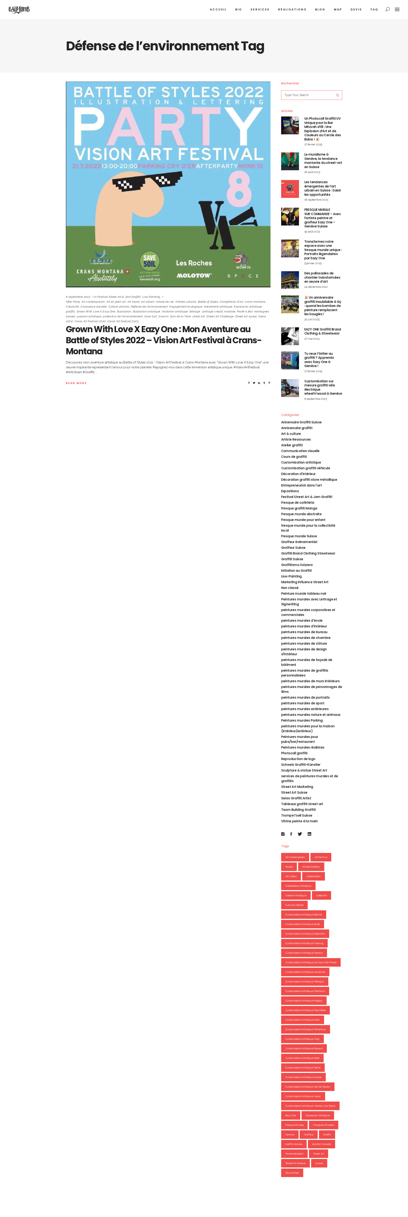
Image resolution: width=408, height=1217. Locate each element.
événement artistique (218, 306)
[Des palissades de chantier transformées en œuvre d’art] (290, 280)
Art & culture (291, 433)
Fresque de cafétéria (297, 502)
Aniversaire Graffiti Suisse (301, 422)
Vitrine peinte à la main (299, 821)
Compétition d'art (231, 301)
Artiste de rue (165, 301)
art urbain (147, 301)
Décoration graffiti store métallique (309, 479)
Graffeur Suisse (293, 547)
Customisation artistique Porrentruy (305, 1029)
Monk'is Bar (244, 311)
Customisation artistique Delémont (305, 933)
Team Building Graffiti (298, 809)
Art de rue (321, 857)
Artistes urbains (185, 301)
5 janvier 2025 (313, 263)
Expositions (290, 491)
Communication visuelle (300, 451)
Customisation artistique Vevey (303, 1096)
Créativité (72, 306)
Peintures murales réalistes (302, 747)
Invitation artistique (175, 311)
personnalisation (294, 1153)
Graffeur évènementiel (299, 542)
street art (199, 316)
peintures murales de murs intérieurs (310, 681)
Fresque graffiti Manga (299, 508)
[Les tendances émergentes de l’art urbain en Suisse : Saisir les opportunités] (290, 189)
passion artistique (89, 316)
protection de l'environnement (123, 316)
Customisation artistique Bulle (302, 924)
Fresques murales (323, 1124)
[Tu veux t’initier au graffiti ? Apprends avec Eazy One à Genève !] (290, 360)
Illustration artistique (146, 311)
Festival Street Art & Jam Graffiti (119, 296)
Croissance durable (94, 306)
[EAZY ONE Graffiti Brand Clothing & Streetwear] (290, 336)
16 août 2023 (312, 172)
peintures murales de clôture (304, 643)
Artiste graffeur (311, 866)
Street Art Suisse (294, 792)
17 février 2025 (313, 144)
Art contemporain (93, 301)
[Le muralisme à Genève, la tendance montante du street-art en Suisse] (290, 161)
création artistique (295, 895)
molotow (229, 311)
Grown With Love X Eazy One (96, 311)
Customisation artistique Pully (302, 1038)
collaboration (313, 876)
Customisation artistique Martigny (304, 981)
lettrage (195, 311)
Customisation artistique (301, 462)
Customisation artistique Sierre (302, 1067)
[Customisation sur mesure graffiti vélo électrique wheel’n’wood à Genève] (290, 388)
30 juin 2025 (312, 319)
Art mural (133, 301)
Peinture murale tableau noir (303, 593)
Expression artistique (248, 306)
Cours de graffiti (294, 456)
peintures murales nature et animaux (310, 714)
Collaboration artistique (298, 885)
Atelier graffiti (292, 445)
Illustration (124, 311)
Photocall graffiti (294, 753)
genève (289, 1134)
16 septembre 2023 (316, 199)
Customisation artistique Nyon (302, 1019)
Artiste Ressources (296, 439)
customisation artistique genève (304, 952)
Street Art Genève (295, 1163)
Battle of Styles (208, 301)
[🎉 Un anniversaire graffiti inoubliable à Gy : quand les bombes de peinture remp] (290, 304)
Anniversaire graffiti (296, 428)
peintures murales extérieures (305, 709)
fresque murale (294, 1124)
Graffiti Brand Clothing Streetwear (308, 553)
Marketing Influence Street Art (305, 582)
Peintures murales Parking (302, 720)
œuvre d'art (292, 1172)
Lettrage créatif (212, 311)
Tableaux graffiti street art (302, 804)
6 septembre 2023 (78, 296)
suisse (319, 1163)
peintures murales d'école (302, 620)
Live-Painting (151, 296)
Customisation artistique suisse (303, 1077)
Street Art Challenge (220, 316)
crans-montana (255, 301)
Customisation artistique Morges (303, 1000)
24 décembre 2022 (316, 286)
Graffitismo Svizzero (297, 565)
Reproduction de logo (298, 759)
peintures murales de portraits (305, 697)
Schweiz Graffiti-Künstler (300, 764)
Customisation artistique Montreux (305, 991)
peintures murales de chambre (306, 637)
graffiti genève (294, 1144)
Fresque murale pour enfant (303, 520)
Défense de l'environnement (149, 306)
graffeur (308, 1134)
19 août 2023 (312, 231)
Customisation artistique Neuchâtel (305, 1010)
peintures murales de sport (302, 703)
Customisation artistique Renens (304, 1048)
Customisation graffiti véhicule (305, 468)
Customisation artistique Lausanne (305, 971)
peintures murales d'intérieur (304, 626)
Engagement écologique (186, 306)
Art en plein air (116, 301)
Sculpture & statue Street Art (304, 770)
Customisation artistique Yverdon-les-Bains (310, 1105)
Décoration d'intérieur (298, 474)
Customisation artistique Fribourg (304, 943)
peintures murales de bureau (304, 632)
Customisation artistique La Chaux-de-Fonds (311, 962)
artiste (289, 866)
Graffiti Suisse (292, 559)
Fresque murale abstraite (301, 514)
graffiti (70, 311)
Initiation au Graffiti (296, 570)
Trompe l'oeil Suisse (296, 815)
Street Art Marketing (297, 786)
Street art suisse (246, 316)
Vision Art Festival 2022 (90, 321)
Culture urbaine (118, 306)
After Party (73, 301)
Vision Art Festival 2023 (123, 321)
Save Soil (150, 316)
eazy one (290, 1115)
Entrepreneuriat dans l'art (301, 485)
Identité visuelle (321, 1144)
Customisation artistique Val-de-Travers (307, 1086)
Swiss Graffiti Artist (296, 798)
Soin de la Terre (180, 316)
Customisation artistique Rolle (302, 1058)
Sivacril (163, 316)
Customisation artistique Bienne (303, 914)
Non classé (290, 588)
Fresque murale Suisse (299, 536)
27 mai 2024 (312, 338)
